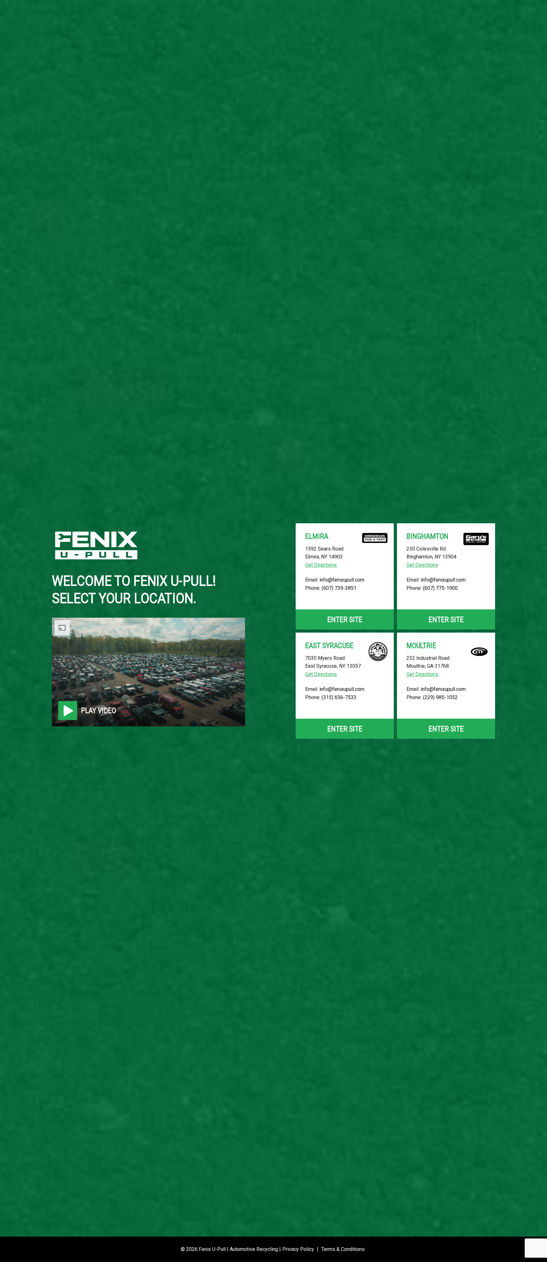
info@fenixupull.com (341, 580)
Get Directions (321, 565)
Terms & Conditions (343, 1249)
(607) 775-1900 (440, 588)
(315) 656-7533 (339, 697)
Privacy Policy (298, 1249)
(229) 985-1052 (440, 697)
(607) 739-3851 (339, 588)
